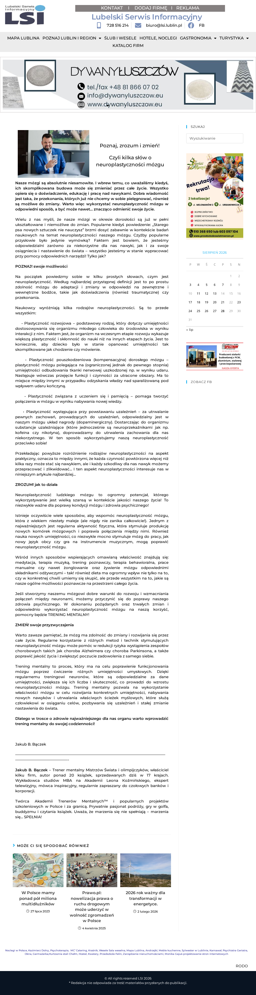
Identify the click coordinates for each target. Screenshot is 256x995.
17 (190, 302)
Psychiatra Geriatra (235, 950)
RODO (242, 966)
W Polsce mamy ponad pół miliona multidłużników (38, 898)
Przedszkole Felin (111, 954)
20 (214, 302)
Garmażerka (40, 954)
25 (198, 311)
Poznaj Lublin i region (69, 38)
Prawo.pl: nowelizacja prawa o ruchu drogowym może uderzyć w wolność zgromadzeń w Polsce (92, 906)
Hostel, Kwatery (88, 954)
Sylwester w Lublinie (195, 950)
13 (214, 293)
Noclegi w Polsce (16, 950)
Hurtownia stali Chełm (63, 954)
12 (206, 293)
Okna (28, 954)
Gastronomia (196, 38)
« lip (189, 330)
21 (222, 302)
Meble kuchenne (169, 950)
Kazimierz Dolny (38, 950)
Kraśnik (93, 950)
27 (214, 311)
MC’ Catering (78, 950)
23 (239, 302)
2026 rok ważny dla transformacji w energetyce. (145, 898)
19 (206, 302)
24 (190, 311)
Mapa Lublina (23, 38)
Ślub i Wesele (120, 38)
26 (206, 311)
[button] (8, 85)
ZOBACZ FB (201, 382)
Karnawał (216, 950)
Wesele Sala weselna (112, 950)
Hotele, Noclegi (158, 38)
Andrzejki (152, 950)
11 (198, 293)
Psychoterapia (59, 950)
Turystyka (232, 38)
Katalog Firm (128, 45)
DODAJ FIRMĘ (150, 8)
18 (198, 302)
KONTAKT (112, 8)
